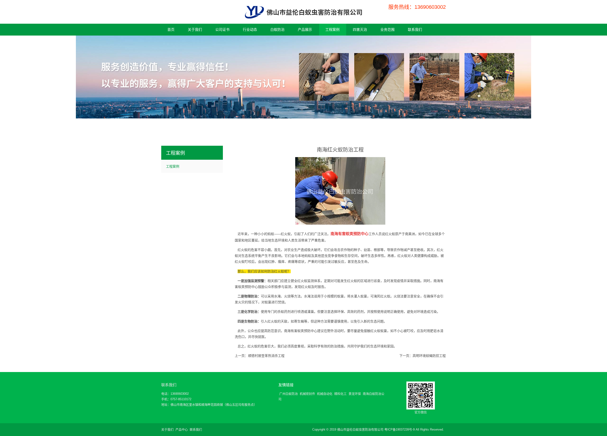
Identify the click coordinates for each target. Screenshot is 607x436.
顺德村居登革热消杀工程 (266, 356)
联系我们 (168, 385)
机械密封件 (307, 393)
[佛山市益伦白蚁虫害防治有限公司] (303, 15)
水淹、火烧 (282, 296)
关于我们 (167, 429)
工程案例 (172, 166)
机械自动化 (324, 393)
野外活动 (333, 331)
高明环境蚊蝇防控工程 (429, 356)
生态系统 (248, 256)
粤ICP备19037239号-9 (399, 429)
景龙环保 (355, 393)
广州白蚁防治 (288, 393)
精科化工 (340, 393)
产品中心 (181, 429)
